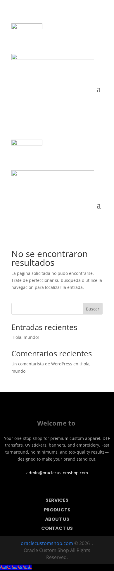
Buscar (92, 309)
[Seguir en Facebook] (49, 488)
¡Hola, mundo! (25, 337)
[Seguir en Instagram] (65, 488)
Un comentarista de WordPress (41, 364)
